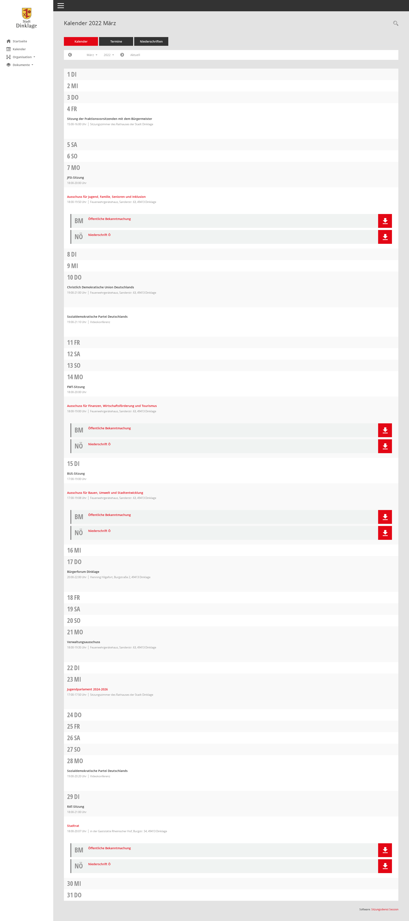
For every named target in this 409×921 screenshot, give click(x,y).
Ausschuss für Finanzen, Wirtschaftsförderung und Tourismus (112, 406)
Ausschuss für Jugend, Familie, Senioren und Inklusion (106, 197)
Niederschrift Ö (99, 235)
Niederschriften (151, 41)
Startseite (20, 41)
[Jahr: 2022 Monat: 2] (70, 55)
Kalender (19, 49)
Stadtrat (73, 826)
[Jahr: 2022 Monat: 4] (122, 55)
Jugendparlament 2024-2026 (87, 689)
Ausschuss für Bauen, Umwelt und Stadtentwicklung (105, 493)
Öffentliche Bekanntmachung (109, 219)
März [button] (91, 55)
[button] (26, 57)
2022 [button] (107, 55)
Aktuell (135, 55)
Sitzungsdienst (384, 909)
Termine (116, 41)
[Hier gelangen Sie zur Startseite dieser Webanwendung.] (26, 18)
